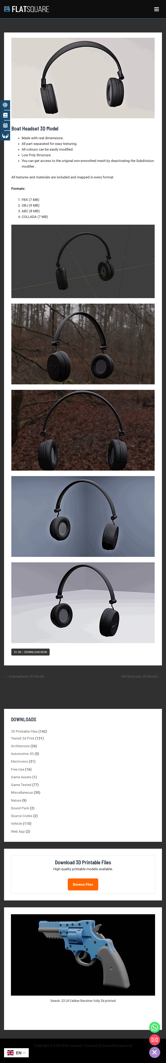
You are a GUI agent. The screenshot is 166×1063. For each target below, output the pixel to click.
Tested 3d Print (22, 738)
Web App (18, 831)
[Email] (154, 1039)
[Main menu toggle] (156, 9)
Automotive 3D (22, 754)
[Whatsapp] (154, 1027)
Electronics (19, 761)
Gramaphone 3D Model (24, 676)
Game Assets (21, 777)
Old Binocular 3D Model (141, 676)
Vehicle (16, 824)
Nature (16, 800)
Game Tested (21, 785)
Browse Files (83, 884)
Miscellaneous (22, 792)
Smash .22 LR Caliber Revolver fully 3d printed (83, 1000)
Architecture (20, 746)
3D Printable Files (24, 731)
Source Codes (21, 816)
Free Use (17, 769)
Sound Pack (20, 808)
